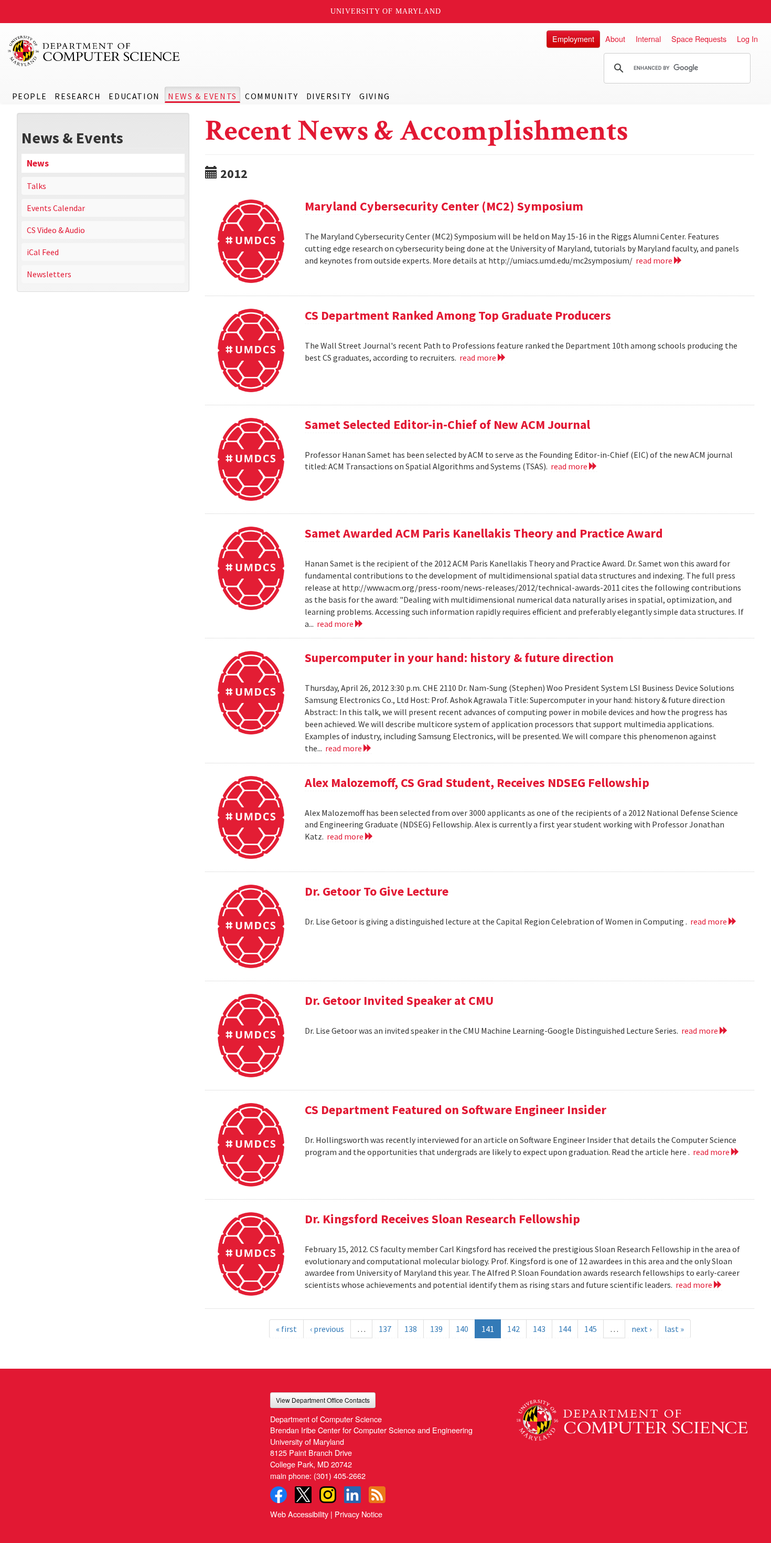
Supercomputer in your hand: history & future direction (459, 657)
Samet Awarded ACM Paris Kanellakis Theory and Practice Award (484, 533)
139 (436, 1329)
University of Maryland (385, 11)
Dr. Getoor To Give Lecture (376, 891)
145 (590, 1329)
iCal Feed (43, 252)
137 (385, 1329)
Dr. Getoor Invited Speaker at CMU (399, 1000)
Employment (573, 38)
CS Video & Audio (56, 230)
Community (271, 96)
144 (565, 1329)
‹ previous (327, 1329)
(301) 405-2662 (340, 1475)
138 (410, 1329)
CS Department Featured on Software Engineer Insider (455, 1109)
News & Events (202, 96)
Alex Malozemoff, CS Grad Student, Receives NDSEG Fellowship (477, 782)
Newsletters (49, 274)
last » (674, 1329)
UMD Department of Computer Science (94, 51)
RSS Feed (377, 1494)
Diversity (328, 96)
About (615, 38)
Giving (374, 96)
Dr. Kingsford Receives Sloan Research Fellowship (442, 1219)
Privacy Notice (358, 1513)
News (38, 163)
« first (286, 1329)
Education (134, 96)
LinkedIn (352, 1494)
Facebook (278, 1494)
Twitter (303, 1494)
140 (462, 1329)
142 (513, 1329)
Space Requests (698, 38)
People (29, 96)
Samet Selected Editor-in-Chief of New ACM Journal (447, 424)
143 (539, 1329)
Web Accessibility (299, 1513)
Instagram (327, 1494)
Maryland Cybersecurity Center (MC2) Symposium (444, 206)
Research (78, 96)
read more (655, 260)
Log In (747, 38)
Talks (36, 186)
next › (641, 1329)
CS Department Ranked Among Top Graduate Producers (458, 315)
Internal (648, 38)
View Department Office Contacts (323, 1399)
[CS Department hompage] (632, 1416)
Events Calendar (56, 208)
